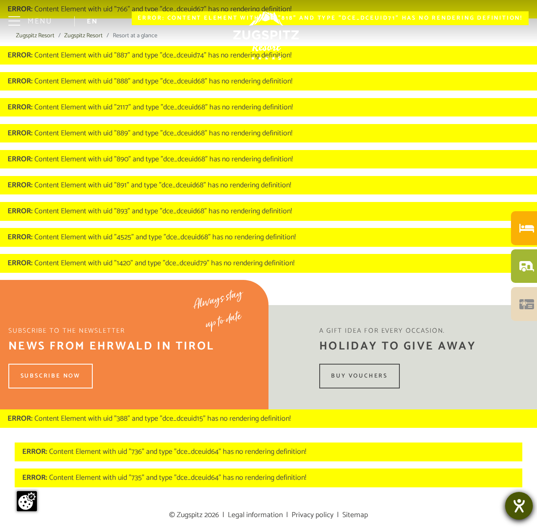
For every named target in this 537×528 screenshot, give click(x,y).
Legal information (255, 515)
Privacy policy (313, 515)
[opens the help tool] (519, 506)
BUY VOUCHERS (359, 376)
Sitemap (355, 515)
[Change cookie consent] (27, 501)
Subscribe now (51, 376)
